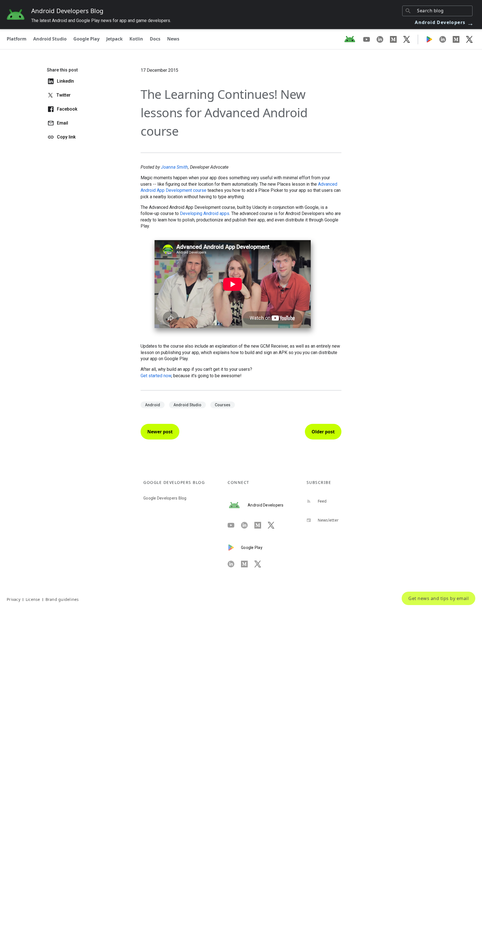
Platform (16, 39)
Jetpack (114, 39)
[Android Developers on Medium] (396, 39)
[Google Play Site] (432, 39)
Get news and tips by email (438, 598)
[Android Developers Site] (353, 39)
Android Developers (444, 22)
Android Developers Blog (67, 10)
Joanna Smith (174, 167)
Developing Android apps (204, 213)
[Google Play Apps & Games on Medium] (459, 39)
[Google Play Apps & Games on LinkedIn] (446, 39)
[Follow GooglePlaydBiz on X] (469, 39)
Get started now (156, 375)
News (173, 39)
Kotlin (136, 39)
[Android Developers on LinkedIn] (383, 39)
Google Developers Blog (165, 498)
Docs (155, 39)
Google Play (86, 39)
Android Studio (50, 39)
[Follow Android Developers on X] (406, 39)
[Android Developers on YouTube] (370, 39)
